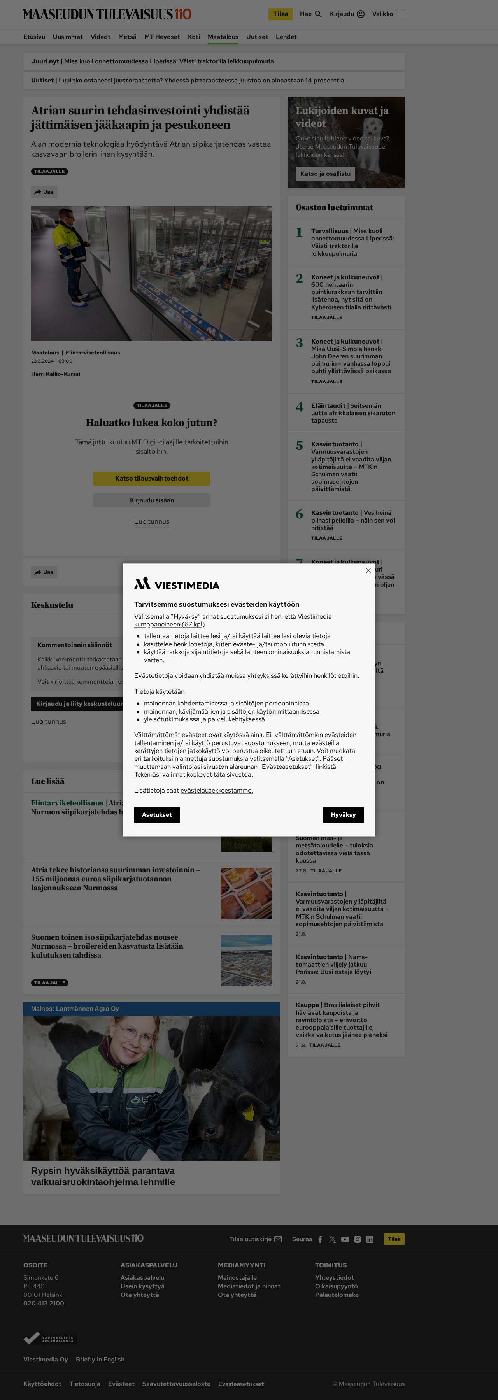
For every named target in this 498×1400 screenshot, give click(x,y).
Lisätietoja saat (193, 790)
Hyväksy (343, 815)
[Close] (368, 570)
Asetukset (157, 815)
